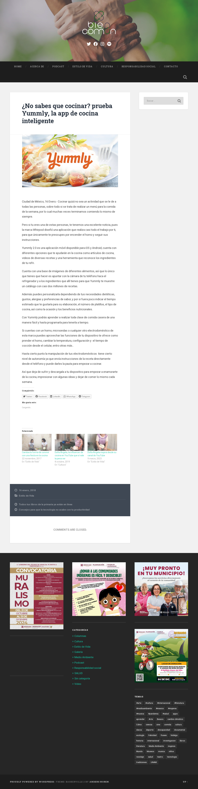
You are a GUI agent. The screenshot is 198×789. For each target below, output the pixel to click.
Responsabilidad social (139, 66)
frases (164, 735)
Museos (150, 751)
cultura (178, 724)
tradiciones (141, 762)
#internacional (163, 703)
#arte (138, 703)
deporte (149, 730)
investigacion (169, 740)
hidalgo (174, 735)
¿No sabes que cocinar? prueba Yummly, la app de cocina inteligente (67, 113)
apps (175, 713)
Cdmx (139, 724)
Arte (151, 719)
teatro (160, 757)
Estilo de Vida (83, 66)
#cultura (149, 703)
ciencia (149, 724)
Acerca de (37, 66)
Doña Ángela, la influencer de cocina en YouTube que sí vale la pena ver (69, 455)
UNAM (154, 762)
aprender (140, 719)
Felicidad (152, 735)
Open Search (185, 77)
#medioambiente (144, 708)
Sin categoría (82, 678)
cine (158, 724)
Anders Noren (99, 781)
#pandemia (153, 713)
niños (171, 751)
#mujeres (172, 708)
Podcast (58, 66)
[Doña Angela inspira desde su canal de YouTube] (102, 442)
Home (18, 66)
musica (161, 751)
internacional (153, 740)
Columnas (80, 635)
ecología (140, 735)
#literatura (179, 703)
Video (77, 683)
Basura (160, 719)
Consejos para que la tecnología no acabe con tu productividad (54, 509)
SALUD (78, 673)
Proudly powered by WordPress (32, 781)
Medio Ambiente (83, 657)
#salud (166, 713)
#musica (140, 713)
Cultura (107, 66)
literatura (140, 746)
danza (139, 730)
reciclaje (140, 757)
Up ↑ (185, 781)
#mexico (160, 708)
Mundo (139, 751)
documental (179, 730)
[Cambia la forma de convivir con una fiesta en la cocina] (37, 442)
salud (150, 757)
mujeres (171, 746)
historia (139, 740)
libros (182, 740)
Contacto (171, 66)
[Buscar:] (163, 101)
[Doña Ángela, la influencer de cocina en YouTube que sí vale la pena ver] (69, 442)
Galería (78, 651)
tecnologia (172, 757)
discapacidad (164, 730)
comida (167, 724)
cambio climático (175, 719)
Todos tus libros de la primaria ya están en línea (45, 504)
